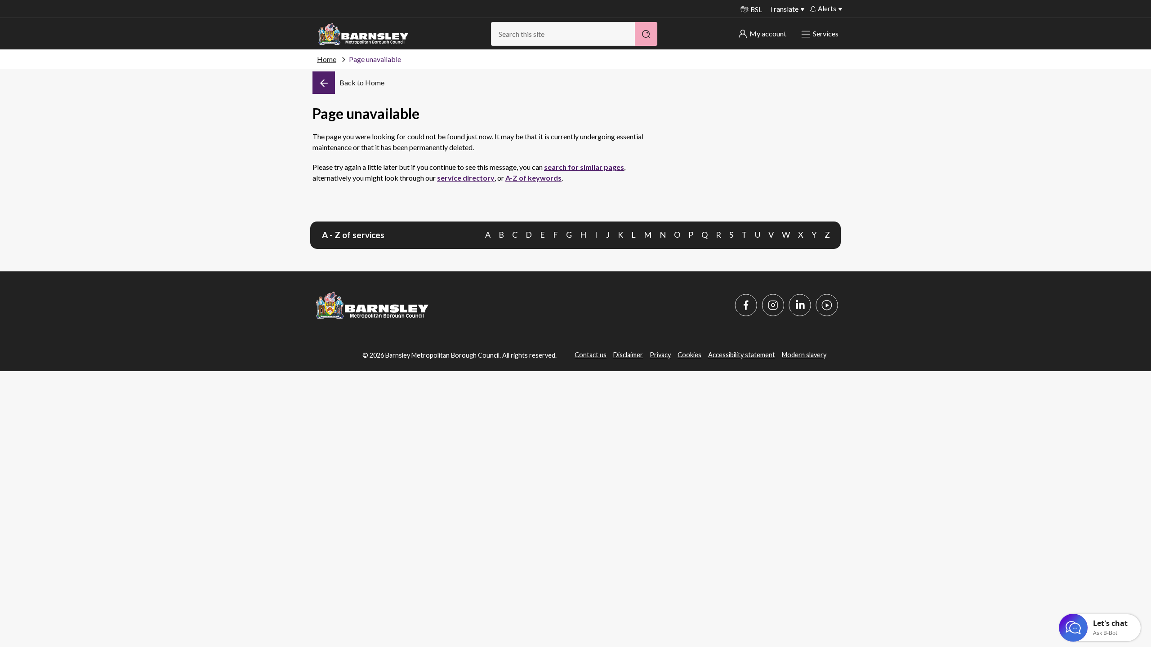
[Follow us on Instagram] (773, 305)
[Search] (646, 34)
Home (326, 59)
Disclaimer (628, 355)
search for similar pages (584, 167)
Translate (784, 8)
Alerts (827, 8)
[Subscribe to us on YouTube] (827, 305)
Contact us (591, 355)
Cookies (689, 355)
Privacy (660, 355)
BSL (756, 9)
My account (767, 33)
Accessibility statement (741, 355)
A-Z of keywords (533, 177)
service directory (466, 177)
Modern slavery (804, 355)
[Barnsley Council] (363, 34)
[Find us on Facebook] (746, 305)
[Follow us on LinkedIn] (800, 305)
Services (826, 33)
